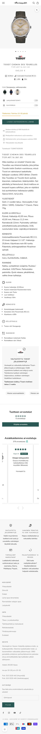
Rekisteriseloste (8, 628)
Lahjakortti (6, 605)
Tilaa (8, 705)
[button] (18, 507)
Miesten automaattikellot (15, 393)
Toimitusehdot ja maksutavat (12, 624)
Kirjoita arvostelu (20, 424)
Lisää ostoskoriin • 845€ (20, 122)
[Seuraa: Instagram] (9, 713)
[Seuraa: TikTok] (20, 713)
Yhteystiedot (6, 586)
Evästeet (5, 635)
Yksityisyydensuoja (9, 631)
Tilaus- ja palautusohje (10, 620)
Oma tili (5, 590)
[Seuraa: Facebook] (3, 713)
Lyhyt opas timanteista (10, 598)
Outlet (4, 594)
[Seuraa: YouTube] (15, 713)
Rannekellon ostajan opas (11, 602)
